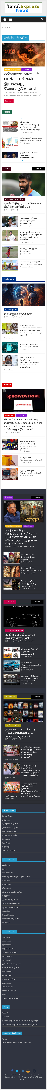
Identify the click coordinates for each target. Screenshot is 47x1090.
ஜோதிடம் (6, 843)
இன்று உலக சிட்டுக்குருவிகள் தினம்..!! (31, 459)
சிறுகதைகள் (8, 948)
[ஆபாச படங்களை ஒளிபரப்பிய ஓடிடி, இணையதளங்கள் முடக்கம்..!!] (10, 440)
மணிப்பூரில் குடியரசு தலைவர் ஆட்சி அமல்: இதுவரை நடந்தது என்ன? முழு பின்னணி (31, 752)
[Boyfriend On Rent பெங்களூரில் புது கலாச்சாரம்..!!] (12, 580)
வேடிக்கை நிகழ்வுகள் (11, 903)
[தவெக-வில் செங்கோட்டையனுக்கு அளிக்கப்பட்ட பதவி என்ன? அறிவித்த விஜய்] (10, 122)
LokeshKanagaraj (9, 95)
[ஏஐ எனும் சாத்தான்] (23, 284)
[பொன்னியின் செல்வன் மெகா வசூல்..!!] (12, 553)
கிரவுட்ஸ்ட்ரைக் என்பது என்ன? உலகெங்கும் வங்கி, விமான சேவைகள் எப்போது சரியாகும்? (23, 424)
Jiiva (22, 317)
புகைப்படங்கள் (8, 850)
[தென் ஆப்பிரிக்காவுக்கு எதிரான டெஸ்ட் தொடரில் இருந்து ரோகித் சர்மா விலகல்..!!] (10, 231)
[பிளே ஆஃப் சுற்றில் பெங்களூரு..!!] (10, 247)
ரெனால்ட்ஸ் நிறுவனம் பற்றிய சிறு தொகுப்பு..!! (31, 665)
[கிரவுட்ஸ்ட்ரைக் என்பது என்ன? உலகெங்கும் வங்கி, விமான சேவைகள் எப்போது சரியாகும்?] (23, 390)
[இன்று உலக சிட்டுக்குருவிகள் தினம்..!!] (10, 456)
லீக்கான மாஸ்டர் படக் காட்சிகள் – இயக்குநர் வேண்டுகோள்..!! (21, 81)
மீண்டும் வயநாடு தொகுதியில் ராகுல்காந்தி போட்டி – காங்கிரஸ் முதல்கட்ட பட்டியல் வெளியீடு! (30, 770)
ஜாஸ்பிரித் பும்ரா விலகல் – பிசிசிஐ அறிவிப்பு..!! (22, 205)
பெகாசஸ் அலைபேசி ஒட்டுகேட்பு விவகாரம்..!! (29, 345)
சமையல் (6, 937)
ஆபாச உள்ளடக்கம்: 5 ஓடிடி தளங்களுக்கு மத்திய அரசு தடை (20, 733)
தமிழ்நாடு (6, 820)
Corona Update (7, 816)
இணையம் (9, 415)
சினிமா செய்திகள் (12, 69)
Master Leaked (20, 95)
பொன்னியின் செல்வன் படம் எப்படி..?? (31, 569)
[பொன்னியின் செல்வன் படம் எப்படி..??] (12, 566)
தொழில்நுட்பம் (11, 309)
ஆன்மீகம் (6, 911)
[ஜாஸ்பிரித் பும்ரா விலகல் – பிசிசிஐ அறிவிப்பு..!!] (23, 174)
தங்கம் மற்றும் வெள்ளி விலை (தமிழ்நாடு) (20, 1020)
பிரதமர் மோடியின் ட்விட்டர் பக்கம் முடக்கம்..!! (30, 472)
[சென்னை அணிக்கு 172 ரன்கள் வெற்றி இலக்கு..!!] (10, 260)
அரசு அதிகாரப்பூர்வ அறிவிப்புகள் (16, 876)
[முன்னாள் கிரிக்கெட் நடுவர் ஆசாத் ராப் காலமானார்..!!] (10, 217)
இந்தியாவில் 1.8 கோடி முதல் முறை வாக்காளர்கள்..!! (29, 155)
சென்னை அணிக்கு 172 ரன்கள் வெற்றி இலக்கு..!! (31, 263)
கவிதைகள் (7, 971)
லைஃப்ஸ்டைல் (9, 831)
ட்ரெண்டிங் (27, 69)
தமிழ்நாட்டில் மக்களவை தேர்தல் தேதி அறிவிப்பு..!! (31, 139)
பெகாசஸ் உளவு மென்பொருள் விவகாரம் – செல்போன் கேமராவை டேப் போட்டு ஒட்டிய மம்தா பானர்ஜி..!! (31, 330)
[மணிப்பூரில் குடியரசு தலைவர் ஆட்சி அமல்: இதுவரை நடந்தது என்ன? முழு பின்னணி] (12, 746)
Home (7, 1075)
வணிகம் (6, 880)
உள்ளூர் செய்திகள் (10, 968)
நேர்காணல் (7, 956)
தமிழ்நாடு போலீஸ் (10, 835)
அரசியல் (6, 865)
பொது (4, 869)
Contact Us (14, 1075)
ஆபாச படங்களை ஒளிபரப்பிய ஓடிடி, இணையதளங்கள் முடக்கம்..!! (28, 445)
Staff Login (32, 1075)
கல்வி (4, 994)
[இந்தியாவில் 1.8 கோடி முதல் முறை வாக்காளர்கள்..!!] (10, 153)
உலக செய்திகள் (9, 979)
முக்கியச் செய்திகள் (10, 998)
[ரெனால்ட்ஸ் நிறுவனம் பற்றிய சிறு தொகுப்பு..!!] (12, 661)
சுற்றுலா (6, 896)
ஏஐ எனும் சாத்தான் (18, 314)
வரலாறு (6, 847)
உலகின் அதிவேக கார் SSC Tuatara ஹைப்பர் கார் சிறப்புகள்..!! (31, 678)
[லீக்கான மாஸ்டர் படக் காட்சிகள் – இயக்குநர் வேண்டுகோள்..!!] (23, 44)
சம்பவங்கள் (7, 873)
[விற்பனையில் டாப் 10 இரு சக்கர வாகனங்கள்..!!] (12, 648)
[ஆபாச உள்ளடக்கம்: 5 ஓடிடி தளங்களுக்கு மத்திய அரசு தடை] (24, 701)
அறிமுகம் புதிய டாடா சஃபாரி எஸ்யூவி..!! (20, 636)
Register (40, 1075)
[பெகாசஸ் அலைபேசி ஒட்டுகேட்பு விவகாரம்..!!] (10, 343)
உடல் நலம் (6, 941)
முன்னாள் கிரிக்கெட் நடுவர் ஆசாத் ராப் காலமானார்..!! (29, 221)
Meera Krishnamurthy (27, 92)
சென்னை (6, 839)
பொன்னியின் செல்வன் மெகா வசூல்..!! (28, 557)
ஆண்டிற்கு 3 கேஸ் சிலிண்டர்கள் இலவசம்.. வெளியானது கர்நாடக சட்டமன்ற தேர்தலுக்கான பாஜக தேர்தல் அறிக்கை (23, 790)
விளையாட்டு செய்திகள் (14, 199)
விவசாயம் (6, 888)
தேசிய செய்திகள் (13, 725)
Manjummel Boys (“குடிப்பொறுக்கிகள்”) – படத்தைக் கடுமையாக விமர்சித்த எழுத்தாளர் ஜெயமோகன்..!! (21, 537)
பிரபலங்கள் (7, 987)
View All (38, 168)
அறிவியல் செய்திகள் (11, 964)
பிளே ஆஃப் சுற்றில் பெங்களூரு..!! (28, 250)
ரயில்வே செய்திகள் (10, 827)
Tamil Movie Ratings (9, 991)
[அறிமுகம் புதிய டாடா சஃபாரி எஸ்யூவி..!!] (24, 607)
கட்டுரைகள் (7, 975)
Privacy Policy (23, 1075)
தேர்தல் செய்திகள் (10, 824)
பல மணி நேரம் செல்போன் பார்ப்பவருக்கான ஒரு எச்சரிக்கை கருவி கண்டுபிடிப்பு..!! (29, 362)
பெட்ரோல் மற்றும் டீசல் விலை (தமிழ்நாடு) (19, 1024)
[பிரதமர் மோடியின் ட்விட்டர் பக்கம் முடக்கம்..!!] (10, 469)
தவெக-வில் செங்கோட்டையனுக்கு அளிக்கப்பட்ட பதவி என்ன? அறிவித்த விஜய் (30, 126)
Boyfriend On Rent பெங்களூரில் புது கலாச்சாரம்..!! (28, 584)
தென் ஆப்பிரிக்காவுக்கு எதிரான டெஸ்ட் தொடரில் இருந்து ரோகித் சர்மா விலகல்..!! (31, 236)
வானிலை (6, 884)
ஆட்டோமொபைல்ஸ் (15, 630)
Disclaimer (5, 1017)
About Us (5, 1013)
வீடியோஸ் (6, 983)
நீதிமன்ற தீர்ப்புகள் (10, 899)
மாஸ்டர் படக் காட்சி (33, 95)
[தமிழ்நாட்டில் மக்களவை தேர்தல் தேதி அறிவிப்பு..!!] (10, 138)
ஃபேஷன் (6, 922)
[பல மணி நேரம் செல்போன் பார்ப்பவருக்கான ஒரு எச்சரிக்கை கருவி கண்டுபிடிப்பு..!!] (10, 356)
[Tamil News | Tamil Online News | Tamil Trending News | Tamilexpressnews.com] (5, 19)
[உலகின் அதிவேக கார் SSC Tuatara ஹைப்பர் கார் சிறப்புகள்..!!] (12, 674)
